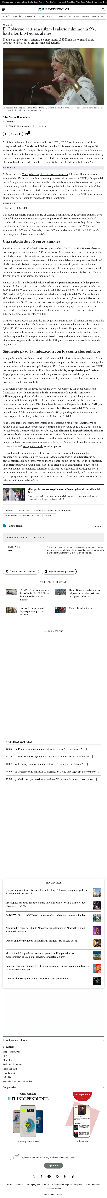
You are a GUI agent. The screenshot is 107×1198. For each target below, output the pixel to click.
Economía (30, 16)
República (71, 2)
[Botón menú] (3, 9)
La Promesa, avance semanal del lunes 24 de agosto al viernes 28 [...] (51, 749)
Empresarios (24, 511)
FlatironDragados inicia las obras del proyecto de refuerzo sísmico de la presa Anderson (84, 593)
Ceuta (30, 2)
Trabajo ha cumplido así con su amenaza (45, 174)
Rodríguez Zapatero (12, 1064)
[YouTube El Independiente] (49, 1177)
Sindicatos (49, 515)
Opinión (6, 16)
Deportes (98, 16)
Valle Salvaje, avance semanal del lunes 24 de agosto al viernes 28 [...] (51, 764)
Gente (85, 16)
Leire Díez (7, 1077)
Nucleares (98, 2)
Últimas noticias (21, 2)
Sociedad (74, 16)
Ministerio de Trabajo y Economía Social (53, 511)
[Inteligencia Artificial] (28, 1136)
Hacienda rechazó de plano (37, 197)
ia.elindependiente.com (28, 1142)
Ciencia (62, 16)
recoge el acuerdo (33, 446)
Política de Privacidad (15, 1184)
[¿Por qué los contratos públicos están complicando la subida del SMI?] (14, 494)
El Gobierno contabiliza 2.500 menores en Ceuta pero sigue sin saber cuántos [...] (57, 771)
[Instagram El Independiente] (57, 1177)
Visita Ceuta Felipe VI (84, 2)
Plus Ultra (7, 1060)
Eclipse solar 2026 (11, 1051)
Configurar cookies (53, 1188)
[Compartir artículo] (5, 134)
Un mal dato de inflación (80, 608)
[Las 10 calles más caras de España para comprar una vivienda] (11, 611)
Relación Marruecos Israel (56, 2)
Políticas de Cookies (92, 1184)
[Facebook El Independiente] (41, 1177)
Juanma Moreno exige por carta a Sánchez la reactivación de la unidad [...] (54, 756)
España (17, 16)
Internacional (46, 16)
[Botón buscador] (103, 9)
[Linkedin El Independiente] (65, 1177)
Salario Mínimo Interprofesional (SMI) (22, 515)
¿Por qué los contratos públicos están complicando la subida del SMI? (64, 490)
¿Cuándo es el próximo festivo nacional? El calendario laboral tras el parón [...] (56, 779)
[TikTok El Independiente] (73, 1177)
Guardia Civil (9, 1073)
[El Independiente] (53, 9)
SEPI (5, 1056)
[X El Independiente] (34, 1177)
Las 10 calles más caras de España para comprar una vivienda (32, 611)
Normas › (99, 526)
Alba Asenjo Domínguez (16, 117)
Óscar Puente (39, 2)
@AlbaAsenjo (9, 122)
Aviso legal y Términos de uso (37, 1184)
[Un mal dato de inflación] (60, 611)
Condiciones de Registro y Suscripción (67, 1184)
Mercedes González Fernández (17, 1081)
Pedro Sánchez (10, 1068)
